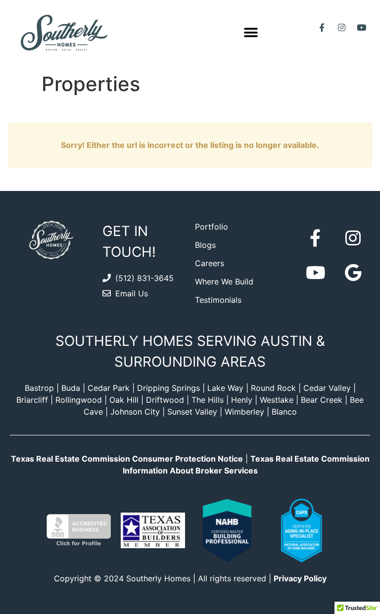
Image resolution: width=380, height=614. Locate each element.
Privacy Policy (300, 578)
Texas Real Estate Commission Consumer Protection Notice (127, 459)
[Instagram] (341, 27)
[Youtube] (361, 27)
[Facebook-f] (322, 27)
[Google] (352, 272)
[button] (251, 32)
